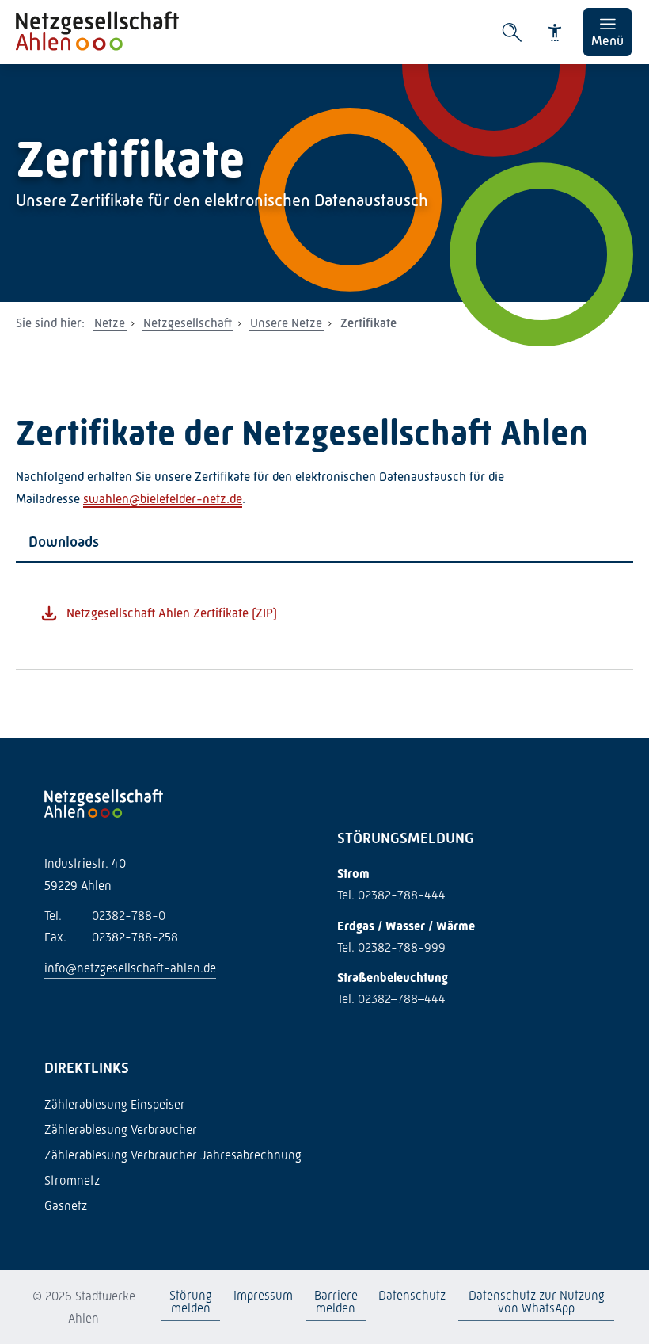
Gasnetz (65, 1205)
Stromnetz (72, 1180)
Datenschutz (412, 1295)
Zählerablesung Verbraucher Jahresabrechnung (173, 1155)
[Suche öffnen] (512, 32)
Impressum (263, 1295)
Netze (109, 322)
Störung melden (190, 1301)
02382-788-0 (104, 915)
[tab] (324, 542)
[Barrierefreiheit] (555, 32)
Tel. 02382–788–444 (391, 998)
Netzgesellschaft (187, 322)
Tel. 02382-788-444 (391, 895)
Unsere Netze (286, 322)
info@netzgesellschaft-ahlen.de (130, 968)
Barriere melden (335, 1301)
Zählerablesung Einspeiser (114, 1104)
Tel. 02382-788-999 (391, 947)
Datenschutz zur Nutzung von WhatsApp (536, 1301)
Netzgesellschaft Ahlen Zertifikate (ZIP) (171, 612)
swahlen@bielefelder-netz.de (162, 498)
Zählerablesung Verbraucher (120, 1129)
